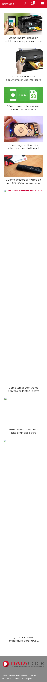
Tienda (33, 675)
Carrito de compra (23, 678)
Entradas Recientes (18, 675)
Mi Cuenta (6, 678)
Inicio (4, 675)
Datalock (8, 4)
